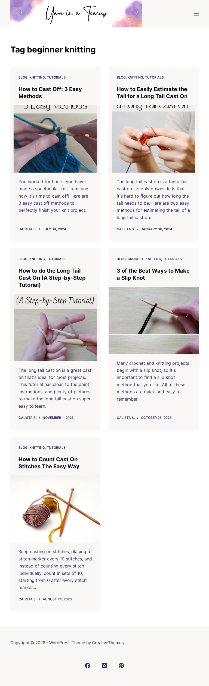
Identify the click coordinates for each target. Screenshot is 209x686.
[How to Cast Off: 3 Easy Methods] (55, 139)
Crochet (136, 259)
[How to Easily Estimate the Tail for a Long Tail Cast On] (154, 139)
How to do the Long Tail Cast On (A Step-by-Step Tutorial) (52, 277)
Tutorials (56, 77)
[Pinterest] (121, 665)
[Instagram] (104, 665)
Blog (23, 77)
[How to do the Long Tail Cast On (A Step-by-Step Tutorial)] (55, 327)
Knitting (37, 77)
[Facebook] (87, 665)
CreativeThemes (108, 642)
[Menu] (196, 13)
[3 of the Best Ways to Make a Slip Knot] (154, 320)
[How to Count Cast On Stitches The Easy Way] (55, 509)
